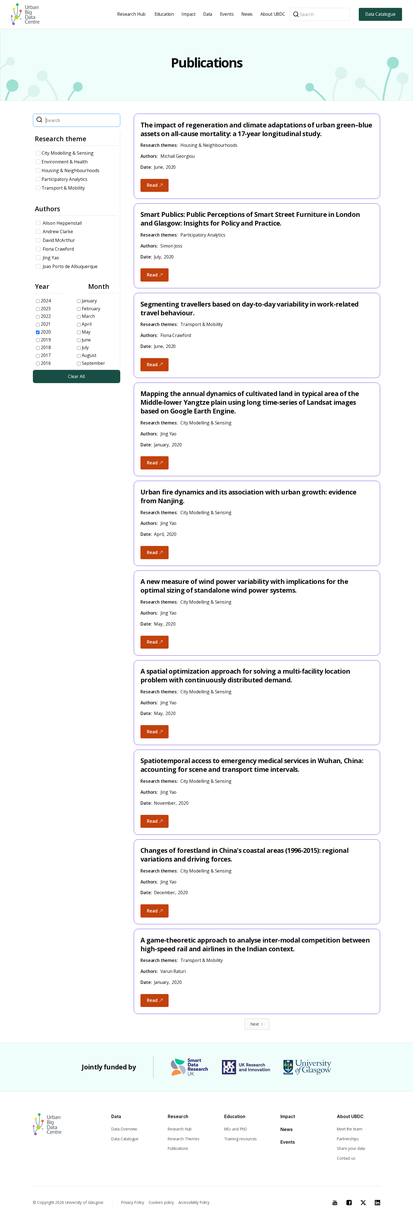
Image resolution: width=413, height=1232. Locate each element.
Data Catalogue (380, 14)
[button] (132, 14)
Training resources (240, 1138)
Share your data (351, 1148)
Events (227, 14)
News (247, 14)
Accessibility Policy (194, 1202)
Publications (178, 1148)
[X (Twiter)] (363, 1201)
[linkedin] (377, 1201)
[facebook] (349, 1201)
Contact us (346, 1158)
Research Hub (131, 14)
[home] (25, 14)
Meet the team (349, 1129)
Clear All (76, 376)
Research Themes (183, 1138)
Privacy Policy (132, 1202)
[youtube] (334, 1201)
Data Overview (124, 1129)
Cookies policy (161, 1202)
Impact (188, 14)
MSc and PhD (235, 1129)
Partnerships (347, 1138)
